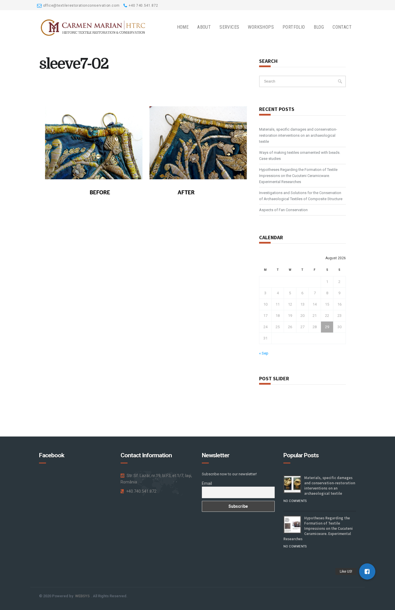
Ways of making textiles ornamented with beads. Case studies (299, 155)
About (204, 27)
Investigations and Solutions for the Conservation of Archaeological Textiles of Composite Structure (300, 196)
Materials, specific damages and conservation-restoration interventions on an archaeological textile (298, 135)
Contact (342, 27)
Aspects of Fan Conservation (283, 210)
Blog (319, 27)
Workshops (261, 27)
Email (207, 483)
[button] (367, 571)
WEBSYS (82, 596)
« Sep (263, 353)
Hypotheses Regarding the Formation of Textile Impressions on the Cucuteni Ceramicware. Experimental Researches (298, 175)
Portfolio (294, 27)
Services (229, 27)
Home (183, 27)
